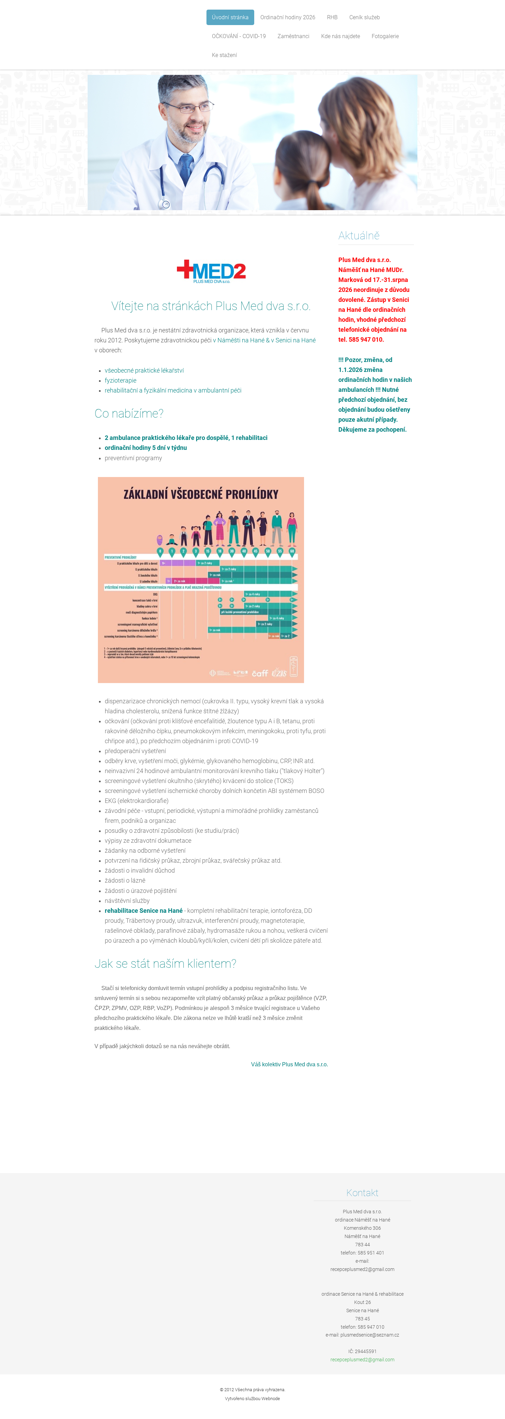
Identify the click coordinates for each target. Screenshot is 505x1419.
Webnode (270, 1398)
